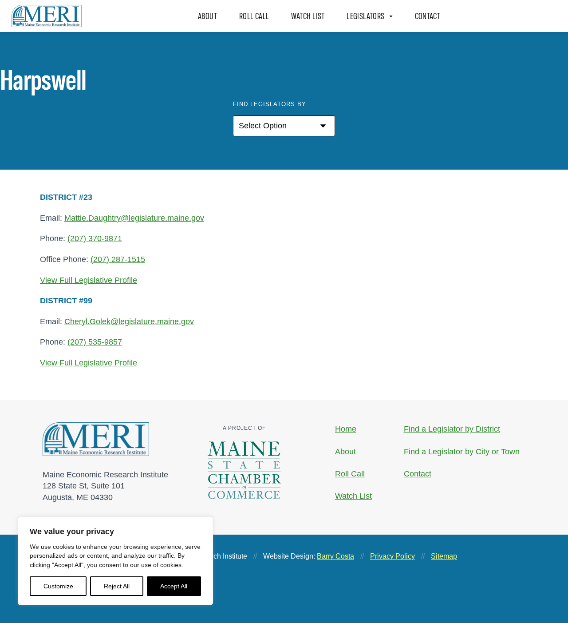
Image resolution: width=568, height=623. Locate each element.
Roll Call (254, 16)
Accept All (173, 586)
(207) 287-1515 (118, 259)
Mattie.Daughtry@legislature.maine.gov (134, 217)
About (207, 16)
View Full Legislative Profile (88, 279)
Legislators (365, 16)
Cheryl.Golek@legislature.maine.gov (129, 321)
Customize (58, 586)
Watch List (308, 16)
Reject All (117, 586)
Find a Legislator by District (452, 429)
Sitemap (444, 556)
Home (345, 429)
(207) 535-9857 (94, 341)
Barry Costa (335, 556)
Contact (428, 16)
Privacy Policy (392, 556)
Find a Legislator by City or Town (462, 451)
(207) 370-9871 (94, 238)
